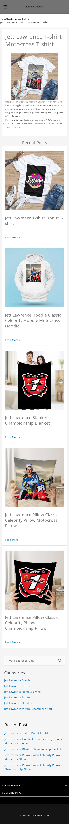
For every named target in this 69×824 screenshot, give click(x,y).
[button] (5, 6)
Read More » (12, 237)
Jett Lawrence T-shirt (18, 18)
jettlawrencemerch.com (38, 815)
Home (3, 18)
